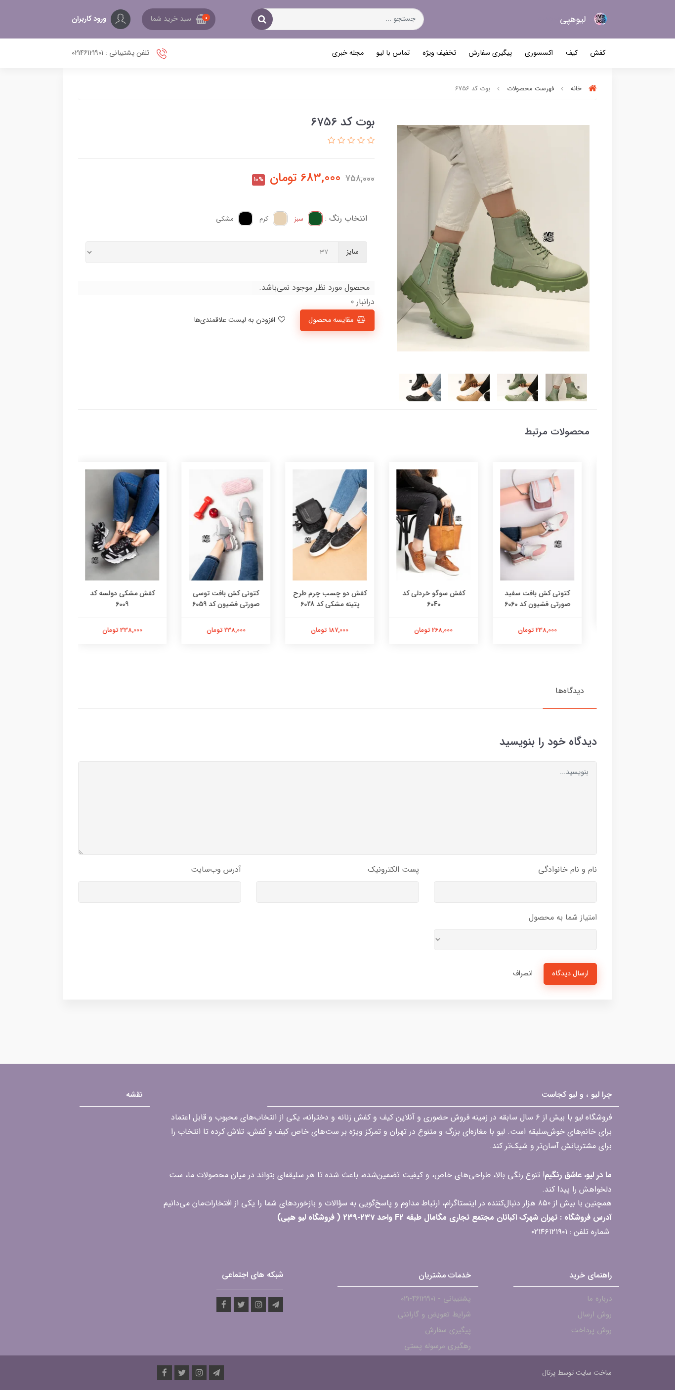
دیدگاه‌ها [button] (569, 691)
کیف (572, 53)
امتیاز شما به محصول (563, 917)
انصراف (523, 973)
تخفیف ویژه (439, 53)
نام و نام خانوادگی (567, 869)
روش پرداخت (591, 1330)
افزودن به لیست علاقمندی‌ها (235, 320)
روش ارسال (595, 1314)
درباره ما (599, 1299)
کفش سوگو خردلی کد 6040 (441, 599)
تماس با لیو (393, 53)
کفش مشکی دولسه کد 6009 (130, 599)
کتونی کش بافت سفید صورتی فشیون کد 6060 (545, 599)
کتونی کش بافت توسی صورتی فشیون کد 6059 (233, 599)
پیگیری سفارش (490, 53)
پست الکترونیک (393, 869)
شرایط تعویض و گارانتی (434, 1314)
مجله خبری (348, 53)
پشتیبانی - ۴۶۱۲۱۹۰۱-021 (436, 1299)
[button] (178, 19)
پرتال (548, 1372)
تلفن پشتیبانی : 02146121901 (111, 53)
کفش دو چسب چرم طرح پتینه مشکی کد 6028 (338, 599)
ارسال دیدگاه (570, 973)
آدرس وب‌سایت (216, 869)
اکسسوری (539, 53)
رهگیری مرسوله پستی (437, 1346)
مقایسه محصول (330, 320)
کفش (597, 53)
